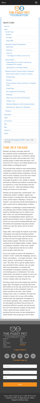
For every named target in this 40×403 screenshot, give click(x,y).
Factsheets (8, 111)
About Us (7, 26)
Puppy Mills (9, 40)
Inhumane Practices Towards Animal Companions (19, 71)
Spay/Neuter (9, 47)
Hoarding (9, 80)
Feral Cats (9, 53)
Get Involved (8, 121)
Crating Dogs (10, 88)
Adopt (6, 118)
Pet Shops (9, 37)
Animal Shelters (9, 60)
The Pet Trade (9, 32)
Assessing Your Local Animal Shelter (17, 67)
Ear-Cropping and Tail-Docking (15, 91)
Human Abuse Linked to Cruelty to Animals (19, 74)
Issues (5, 29)
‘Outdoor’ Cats (10, 101)
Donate (6, 133)
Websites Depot (23, 400)
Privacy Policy (8, 396)
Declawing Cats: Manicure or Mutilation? (18, 107)
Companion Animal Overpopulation (15, 44)
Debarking (9, 94)
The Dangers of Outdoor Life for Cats (18, 55)
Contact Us (7, 130)
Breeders (8, 34)
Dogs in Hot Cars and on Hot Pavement (18, 98)
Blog (5, 127)
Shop (5, 124)
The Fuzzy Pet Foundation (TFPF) (15, 140)
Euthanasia (9, 50)
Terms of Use (18, 396)
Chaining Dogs (10, 77)
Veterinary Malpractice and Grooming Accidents (20, 104)
